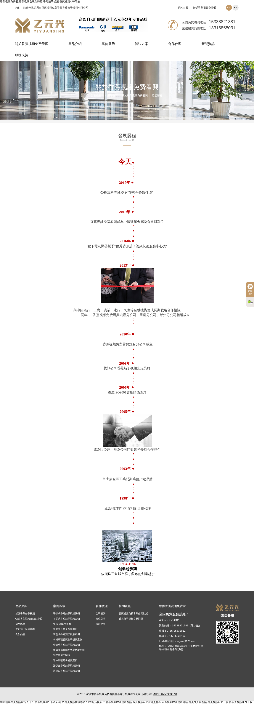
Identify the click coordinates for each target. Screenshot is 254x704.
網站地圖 (5, 702)
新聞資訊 (208, 44)
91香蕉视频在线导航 (73, 702)
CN (229, 7)
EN (235, 7)
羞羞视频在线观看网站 (175, 702)
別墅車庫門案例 (61, 655)
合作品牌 (20, 634)
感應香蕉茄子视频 (25, 613)
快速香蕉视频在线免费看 (28, 618)
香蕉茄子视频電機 (25, 629)
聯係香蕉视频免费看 (204, 7)
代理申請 (100, 624)
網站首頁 (183, 7)
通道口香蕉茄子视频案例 (66, 670)
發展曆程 (157, 95)
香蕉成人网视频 (198, 702)
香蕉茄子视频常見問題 (131, 618)
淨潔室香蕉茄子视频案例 (66, 665)
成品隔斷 (20, 624)
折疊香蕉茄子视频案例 (65, 629)
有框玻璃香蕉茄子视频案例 (67, 639)
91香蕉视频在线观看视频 (117, 702)
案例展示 (108, 44)
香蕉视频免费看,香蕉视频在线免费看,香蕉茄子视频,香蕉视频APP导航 (40, 1)
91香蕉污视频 (94, 702)
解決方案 (141, 44)
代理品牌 (100, 618)
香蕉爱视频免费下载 (240, 702)
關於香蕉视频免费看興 (31, 44)
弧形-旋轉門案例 (62, 624)
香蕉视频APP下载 (218, 702)
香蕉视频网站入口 (20, 702)
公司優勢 (100, 613)
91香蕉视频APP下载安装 (46, 702)
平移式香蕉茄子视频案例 (66, 613)
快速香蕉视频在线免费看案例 (69, 650)
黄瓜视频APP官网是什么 (147, 702)
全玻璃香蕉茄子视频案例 (66, 644)
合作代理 (174, 44)
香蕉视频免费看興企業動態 (133, 613)
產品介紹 (75, 44)
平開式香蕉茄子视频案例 (66, 618)
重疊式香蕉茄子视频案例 (66, 634)
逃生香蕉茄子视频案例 (65, 660)
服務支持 (21, 55)
